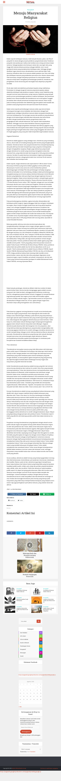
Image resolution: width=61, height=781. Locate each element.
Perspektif (30, 10)
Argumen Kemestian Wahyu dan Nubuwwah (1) (22, 609)
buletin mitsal (30, 54)
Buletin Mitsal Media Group (19, 768)
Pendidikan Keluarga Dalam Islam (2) (22, 591)
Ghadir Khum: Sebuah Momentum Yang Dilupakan (48, 609)
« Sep (20, 706)
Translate (32, 751)
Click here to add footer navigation (49, 768)
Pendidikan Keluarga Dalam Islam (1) (48, 591)
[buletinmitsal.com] (30, 1)
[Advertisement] (30, 276)
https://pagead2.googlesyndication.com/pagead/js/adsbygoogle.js (37, 675)
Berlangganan (26, 731)
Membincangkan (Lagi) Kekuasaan (22, 599)
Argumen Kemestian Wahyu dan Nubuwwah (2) (49, 600)
